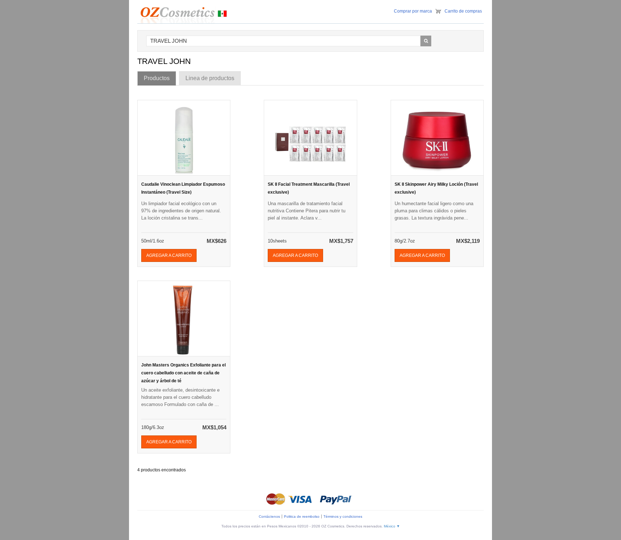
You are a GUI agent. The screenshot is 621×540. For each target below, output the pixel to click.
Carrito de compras (463, 11)
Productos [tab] (157, 78)
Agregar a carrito (169, 255)
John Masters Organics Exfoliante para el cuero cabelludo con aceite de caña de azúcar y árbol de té (183, 373)
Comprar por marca (413, 11)
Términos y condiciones (342, 516)
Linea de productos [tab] (209, 78)
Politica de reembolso (301, 516)
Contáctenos (269, 516)
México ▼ (392, 526)
